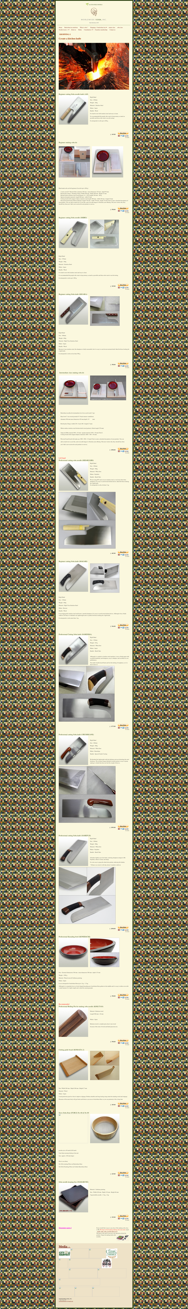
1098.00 (113, 450)
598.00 (113, 209)
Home (60, 27)
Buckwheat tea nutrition (71, 27)
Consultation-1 (88, 30)
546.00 (113, 626)
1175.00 (113, 726)
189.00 (113, 1105)
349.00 (113, 286)
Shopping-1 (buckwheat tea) (98, 27)
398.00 (113, 365)
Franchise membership (101, 30)
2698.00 (113, 929)
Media (80, 30)
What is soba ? (84, 27)
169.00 (113, 134)
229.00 (113, 1174)
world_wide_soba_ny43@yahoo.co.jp (107, 1231)
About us (73, 30)
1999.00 (113, 827)
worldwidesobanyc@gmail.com (66, 1301)
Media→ (64, 1246)
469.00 (113, 553)
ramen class (112, 27)
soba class (120, 27)
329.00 (113, 1217)
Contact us (112, 30)
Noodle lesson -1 (63, 30)
